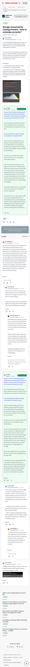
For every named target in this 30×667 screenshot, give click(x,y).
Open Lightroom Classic (20, 16)
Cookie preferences (7, 660)
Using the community (7, 657)
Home (4, 7)
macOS (4, 218)
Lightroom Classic (21, 7)
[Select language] (19, 3)
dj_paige (8, 108)
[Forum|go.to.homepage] (11, 3)
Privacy (20, 657)
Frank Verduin (8, 37)
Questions (5, 8)
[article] (15, 262)
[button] (3, 3)
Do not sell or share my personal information (12, 662)
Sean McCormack (14, 315)
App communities (11, 7)
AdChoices (7, 665)
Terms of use (15, 657)
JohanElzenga (8, 241)
